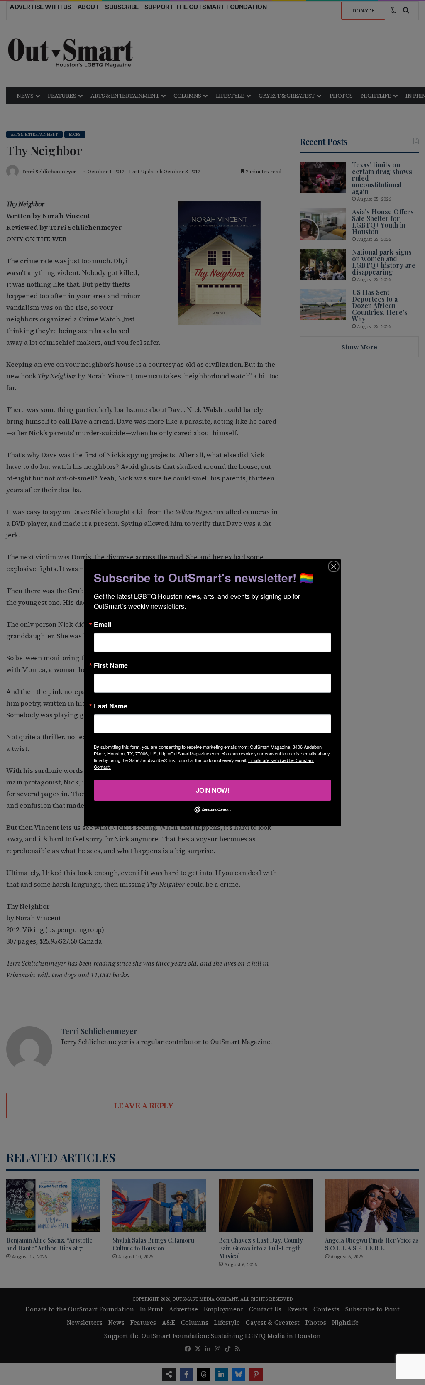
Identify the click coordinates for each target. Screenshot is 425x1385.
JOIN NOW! (213, 789)
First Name (111, 665)
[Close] (334, 566)
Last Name (110, 705)
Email (102, 624)
